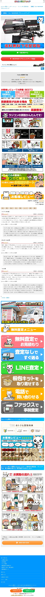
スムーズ (25, 208)
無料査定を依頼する (6, 565)
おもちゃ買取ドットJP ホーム (8, 6)
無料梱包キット (5, 569)
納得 (30, 208)
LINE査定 (4, 561)
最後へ (8, 297)
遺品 (35, 208)
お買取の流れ (5, 560)
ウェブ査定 (4, 563)
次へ (5, 297)
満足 (7, 208)
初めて (11, 208)
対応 (3, 208)
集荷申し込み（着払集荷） (8, 567)
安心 (16, 208)
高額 (20, 208)
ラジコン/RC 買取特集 (23, 6)
